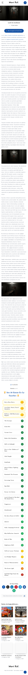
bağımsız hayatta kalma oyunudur (15, 39)
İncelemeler (15, 384)
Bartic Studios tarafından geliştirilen (14, 35)
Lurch (16, 388)
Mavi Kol (13, 2)
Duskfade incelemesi (6, 655)
